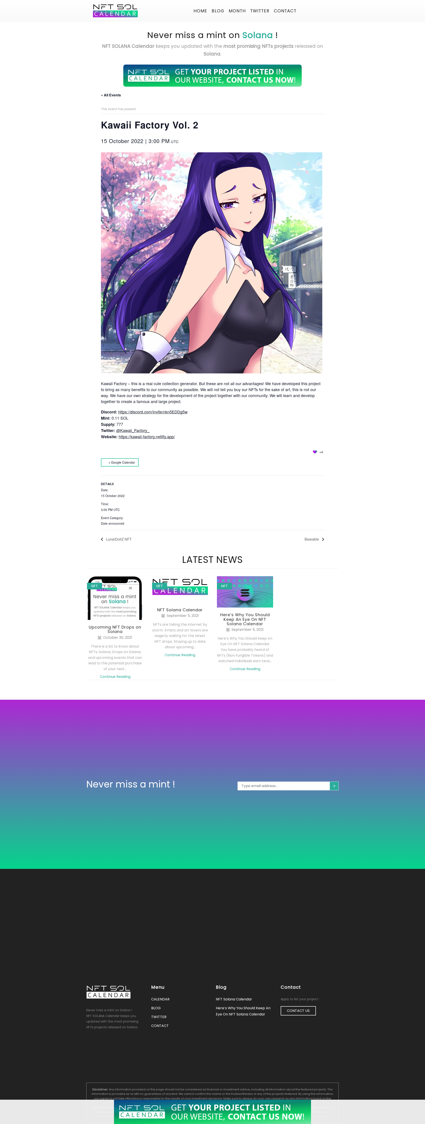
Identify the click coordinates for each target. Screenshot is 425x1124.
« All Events (111, 94)
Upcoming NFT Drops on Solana (115, 629)
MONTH (237, 11)
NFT (94, 586)
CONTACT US (298, 1010)
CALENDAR (160, 999)
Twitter (259, 11)
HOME (200, 11)
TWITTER (158, 1016)
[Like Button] (315, 452)
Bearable (312, 539)
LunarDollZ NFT (118, 539)
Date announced (112, 523)
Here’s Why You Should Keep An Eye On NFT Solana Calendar (245, 619)
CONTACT (285, 11)
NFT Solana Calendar (180, 610)
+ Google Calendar (121, 462)
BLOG (218, 11)
